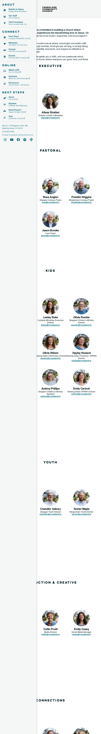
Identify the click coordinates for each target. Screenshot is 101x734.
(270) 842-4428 (8, 131)
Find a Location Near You (18, 24)
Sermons (13, 76)
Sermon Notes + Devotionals (19, 85)
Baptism (12, 103)
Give (11, 116)
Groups (12, 49)
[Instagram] (5, 139)
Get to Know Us (14, 18)
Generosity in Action (16, 118)
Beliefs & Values (16, 9)
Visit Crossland (16, 22)
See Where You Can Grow (18, 45)
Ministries (13, 43)
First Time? (14, 36)
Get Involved (13, 99)
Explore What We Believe (18, 11)
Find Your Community (16, 51)
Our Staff (13, 16)
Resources (14, 83)
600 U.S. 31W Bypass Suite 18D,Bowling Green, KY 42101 (15, 126)
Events (12, 56)
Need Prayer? (15, 110)
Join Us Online (14, 72)
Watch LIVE (14, 70)
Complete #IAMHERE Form (18, 38)
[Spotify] (25, 139)
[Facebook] (18, 139)
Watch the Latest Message (18, 78)
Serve (11, 97)
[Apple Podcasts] (31, 139)
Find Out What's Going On (18, 58)
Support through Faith (16, 112)
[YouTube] (12, 139)
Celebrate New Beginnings (18, 106)
